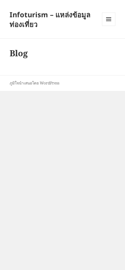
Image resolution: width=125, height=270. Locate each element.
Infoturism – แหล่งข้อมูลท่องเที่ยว (50, 19)
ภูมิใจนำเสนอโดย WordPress (34, 83)
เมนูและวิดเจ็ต (108, 19)
